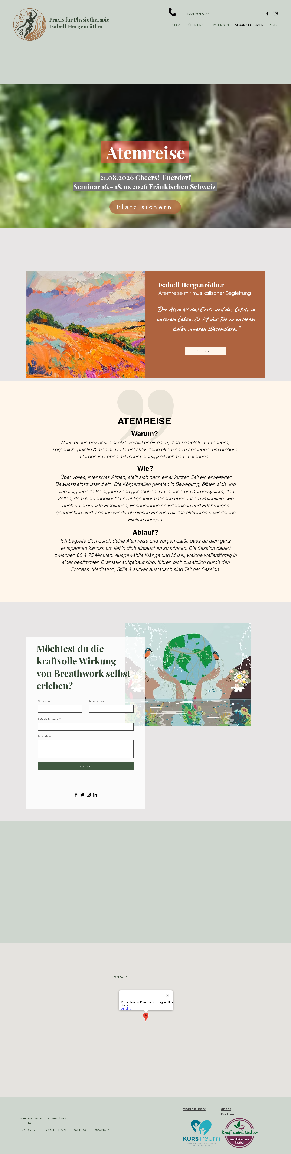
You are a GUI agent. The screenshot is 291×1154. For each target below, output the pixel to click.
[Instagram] (275, 13)
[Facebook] (267, 13)
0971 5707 (27, 1129)
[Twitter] (82, 794)
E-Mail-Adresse (48, 719)
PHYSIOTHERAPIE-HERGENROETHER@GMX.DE (76, 1129)
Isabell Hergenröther (76, 26)
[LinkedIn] (95, 794)
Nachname (96, 701)
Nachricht (44, 736)
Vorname (44, 701)
